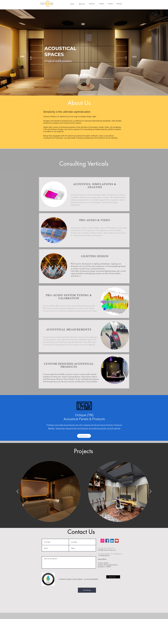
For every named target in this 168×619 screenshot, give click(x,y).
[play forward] (150, 491)
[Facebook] (107, 541)
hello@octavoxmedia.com (107, 550)
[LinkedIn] (112, 541)
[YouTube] (117, 541)
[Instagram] (102, 541)
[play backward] (17, 491)
